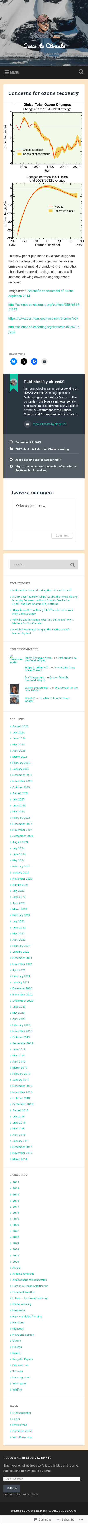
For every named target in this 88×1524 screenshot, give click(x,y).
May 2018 (18, 1128)
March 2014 (19, 1159)
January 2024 (20, 872)
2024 (15, 1249)
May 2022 (18, 933)
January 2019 (20, 1079)
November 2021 (22, 964)
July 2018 (18, 1116)
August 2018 (20, 1110)
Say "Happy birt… (35, 677)
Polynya (17, 1346)
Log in (16, 1418)
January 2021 (20, 982)
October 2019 (21, 1037)
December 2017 (22, 1146)
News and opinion (23, 1334)
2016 (15, 1200)
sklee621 (30, 698)
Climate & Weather (23, 1292)
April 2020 (18, 1018)
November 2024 (22, 830)
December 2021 (22, 957)
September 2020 (22, 1000)
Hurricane (18, 1322)
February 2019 (21, 1073)
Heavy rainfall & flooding (27, 1316)
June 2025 (19, 805)
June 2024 (19, 854)
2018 (15, 1212)
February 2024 (21, 866)
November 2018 (22, 1092)
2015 (15, 1194)
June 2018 (19, 1122)
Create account (21, 1412)
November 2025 (22, 781)
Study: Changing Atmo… (39, 657)
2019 (15, 1218)
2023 (15, 1243)
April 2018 (18, 1134)
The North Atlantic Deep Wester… (47, 699)
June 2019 (19, 1049)
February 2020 (21, 1025)
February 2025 (21, 817)
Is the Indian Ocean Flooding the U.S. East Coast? (42, 590)
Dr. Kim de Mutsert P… (38, 687)
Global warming (58, 449)
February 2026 (21, 762)
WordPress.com (22, 1437)
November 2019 (22, 1031)
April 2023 (18, 903)
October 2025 (21, 787)
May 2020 (18, 1012)
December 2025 (22, 774)
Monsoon (18, 1328)
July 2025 (18, 799)
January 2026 (20, 769)
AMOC (16, 1267)
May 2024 (18, 860)
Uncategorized (21, 1377)
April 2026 (18, 750)
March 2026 (19, 756)
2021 (15, 1231)
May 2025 (18, 811)
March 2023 (19, 909)
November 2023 (22, 878)
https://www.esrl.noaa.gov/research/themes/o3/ (43, 318)
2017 (18, 449)
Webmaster (19, 1383)
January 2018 (20, 1140)
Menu (14, 72)
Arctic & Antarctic (35, 449)
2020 (15, 1224)
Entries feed (19, 1424)
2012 (15, 1182)
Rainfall (16, 1353)
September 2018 (22, 1104)
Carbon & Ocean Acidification (30, 1285)
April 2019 (18, 1061)
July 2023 (18, 890)
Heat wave (18, 1310)
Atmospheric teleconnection (29, 1279)
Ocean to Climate (44, 46)
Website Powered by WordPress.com (44, 1510)
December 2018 (22, 1085)
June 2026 (19, 738)
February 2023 (21, 915)
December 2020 (22, 988)
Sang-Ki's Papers (22, 1359)
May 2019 (18, 1055)
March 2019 (19, 1067)
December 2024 (22, 823)
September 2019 (22, 1043)
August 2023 (20, 884)
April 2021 (18, 970)
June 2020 (19, 1006)
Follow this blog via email (27, 1458)
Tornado (17, 1371)
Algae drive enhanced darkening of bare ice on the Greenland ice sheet (46, 468)
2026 (15, 1261)
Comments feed (22, 1431)
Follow (12, 1488)
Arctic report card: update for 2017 (38, 459)
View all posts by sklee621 (49, 424)
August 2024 (20, 842)
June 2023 (19, 896)
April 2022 (18, 939)
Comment (62, 535)
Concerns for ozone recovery (43, 93)
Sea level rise (20, 1365)
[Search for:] (44, 564)
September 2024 (22, 835)
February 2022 (21, 945)
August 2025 (20, 793)
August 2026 (20, 726)
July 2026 (18, 732)
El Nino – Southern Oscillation (30, 1298)
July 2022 (18, 921)
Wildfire (17, 1389)
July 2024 (18, 848)
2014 (15, 1188)
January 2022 (20, 951)
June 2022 (19, 927)
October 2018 (21, 1098)
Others (16, 1340)
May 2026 (18, 744)
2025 (15, 1255)
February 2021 (21, 976)
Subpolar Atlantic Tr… (38, 667)
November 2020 (22, 994)
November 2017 (22, 1153)
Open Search (80, 72)
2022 (15, 1237)
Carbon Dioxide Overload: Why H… (46, 679)
